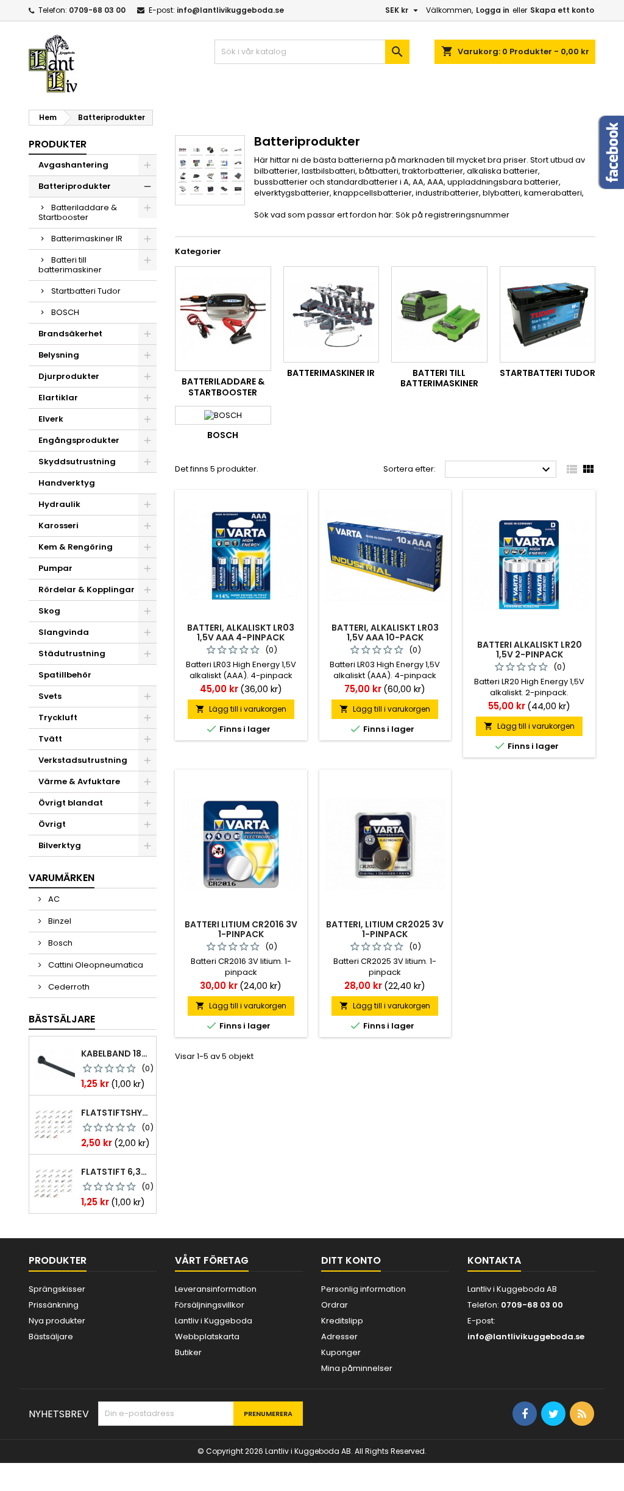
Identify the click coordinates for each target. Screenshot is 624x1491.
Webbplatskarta (207, 1336)
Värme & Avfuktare (79, 781)
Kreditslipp (342, 1320)
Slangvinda (63, 632)
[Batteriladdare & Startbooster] (223, 318)
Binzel (58, 921)
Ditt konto (351, 1260)
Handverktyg (66, 483)
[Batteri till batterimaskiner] (439, 314)
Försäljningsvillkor (209, 1305)
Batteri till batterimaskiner (70, 264)
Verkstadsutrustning (82, 760)
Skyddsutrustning (77, 461)
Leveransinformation (216, 1289)
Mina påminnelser (356, 1368)
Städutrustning (71, 653)
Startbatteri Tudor (86, 291)
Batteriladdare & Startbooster (77, 212)
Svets (50, 696)
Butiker (188, 1352)
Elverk (50, 419)
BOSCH (65, 312)
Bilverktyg (59, 845)
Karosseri (58, 525)
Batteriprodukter (74, 186)
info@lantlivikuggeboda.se (230, 10)
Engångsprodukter (78, 440)
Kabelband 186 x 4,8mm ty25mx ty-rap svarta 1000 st (116, 1053)
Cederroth (68, 987)
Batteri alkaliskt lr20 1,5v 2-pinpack (529, 650)
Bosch (59, 943)
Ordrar (334, 1305)
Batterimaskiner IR (86, 238)
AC (53, 899)
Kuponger (341, 1352)
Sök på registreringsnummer (452, 215)
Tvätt (50, 739)
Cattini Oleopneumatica (94, 965)
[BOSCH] (223, 415)
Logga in (492, 10)
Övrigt (52, 824)
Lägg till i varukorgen (241, 709)
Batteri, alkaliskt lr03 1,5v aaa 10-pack (385, 632)
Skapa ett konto (562, 10)
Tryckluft (57, 717)
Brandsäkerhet (70, 333)
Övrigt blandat (70, 803)
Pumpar (55, 568)
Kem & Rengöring (75, 547)
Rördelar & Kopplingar (86, 589)
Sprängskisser (57, 1289)
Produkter (58, 144)
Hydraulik (59, 504)
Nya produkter (57, 1320)
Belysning (58, 355)
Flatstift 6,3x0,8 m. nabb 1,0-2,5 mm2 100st (116, 1172)
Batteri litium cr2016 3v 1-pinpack (241, 929)
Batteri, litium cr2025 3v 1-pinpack (385, 929)
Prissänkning (54, 1305)
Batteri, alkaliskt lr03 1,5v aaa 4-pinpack (240, 632)
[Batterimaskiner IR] (331, 314)
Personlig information (363, 1289)
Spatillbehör (64, 675)
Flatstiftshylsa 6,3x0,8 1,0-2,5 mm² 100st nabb (116, 1112)
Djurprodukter (68, 376)
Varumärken (61, 878)
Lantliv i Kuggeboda (213, 1320)
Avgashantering (73, 165)
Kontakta (494, 1260)
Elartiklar (58, 397)
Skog (49, 611)
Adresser (339, 1336)
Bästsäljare (62, 1019)
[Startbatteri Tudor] (548, 314)
